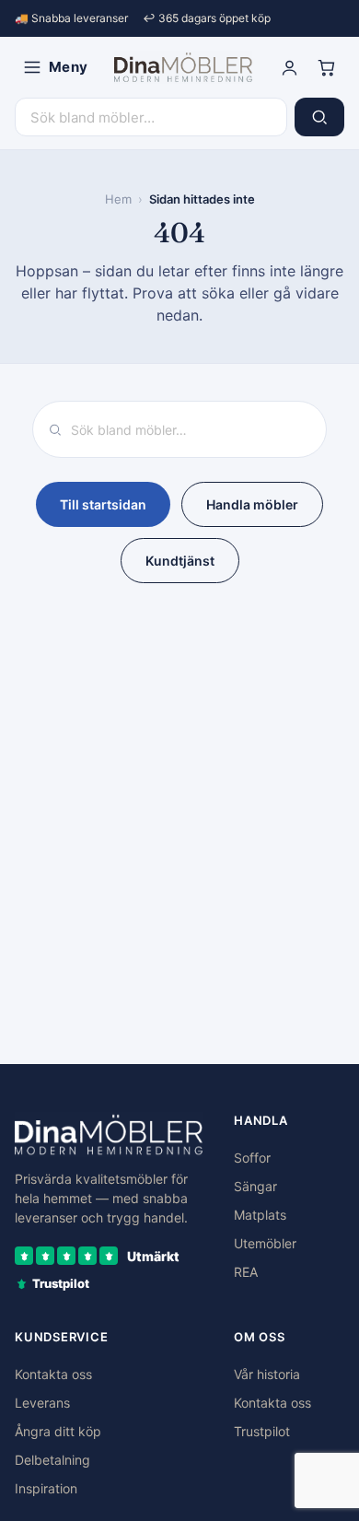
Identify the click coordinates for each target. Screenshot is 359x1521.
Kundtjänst (179, 560)
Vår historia (267, 1374)
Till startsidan (103, 504)
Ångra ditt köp (58, 1431)
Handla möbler (252, 504)
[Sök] (319, 117)
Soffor (252, 1157)
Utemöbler (265, 1243)
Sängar (255, 1186)
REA (246, 1272)
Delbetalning (52, 1460)
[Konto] (289, 67)
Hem (118, 199)
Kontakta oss (53, 1374)
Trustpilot (262, 1431)
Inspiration (46, 1488)
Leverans (42, 1402)
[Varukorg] (325, 67)
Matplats (260, 1215)
